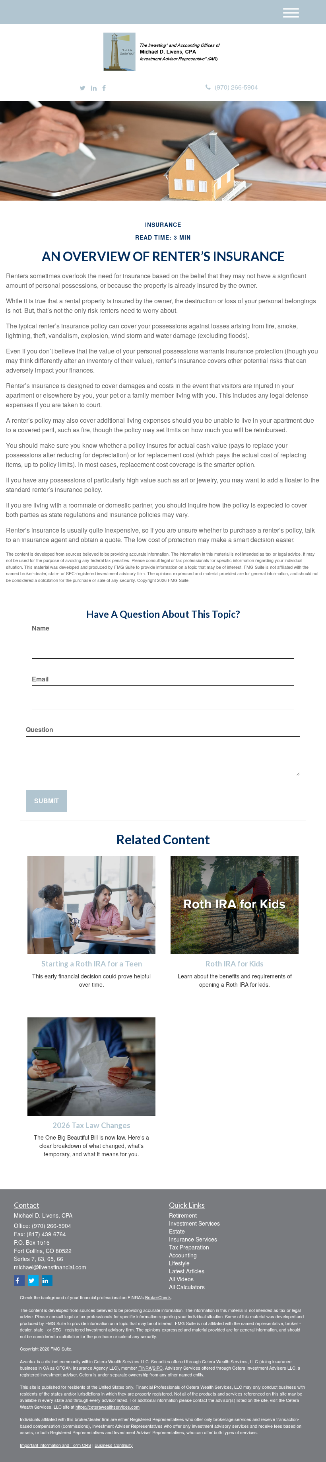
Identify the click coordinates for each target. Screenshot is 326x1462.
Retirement (183, 1215)
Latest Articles (186, 1271)
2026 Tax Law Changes (91, 1125)
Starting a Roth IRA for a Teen (91, 963)
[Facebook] (104, 88)
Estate (177, 1231)
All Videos (181, 1279)
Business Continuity (114, 1445)
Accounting (183, 1255)
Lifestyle (179, 1263)
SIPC (158, 1367)
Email (40, 679)
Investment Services (194, 1223)
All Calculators (187, 1287)
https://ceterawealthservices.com (108, 1406)
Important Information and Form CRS (55, 1445)
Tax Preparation (189, 1247)
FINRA (144, 1367)
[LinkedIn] (94, 88)
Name (40, 628)
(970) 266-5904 (236, 87)
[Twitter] (82, 88)
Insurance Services (193, 1239)
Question (39, 729)
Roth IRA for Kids (235, 963)
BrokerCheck (158, 1297)
